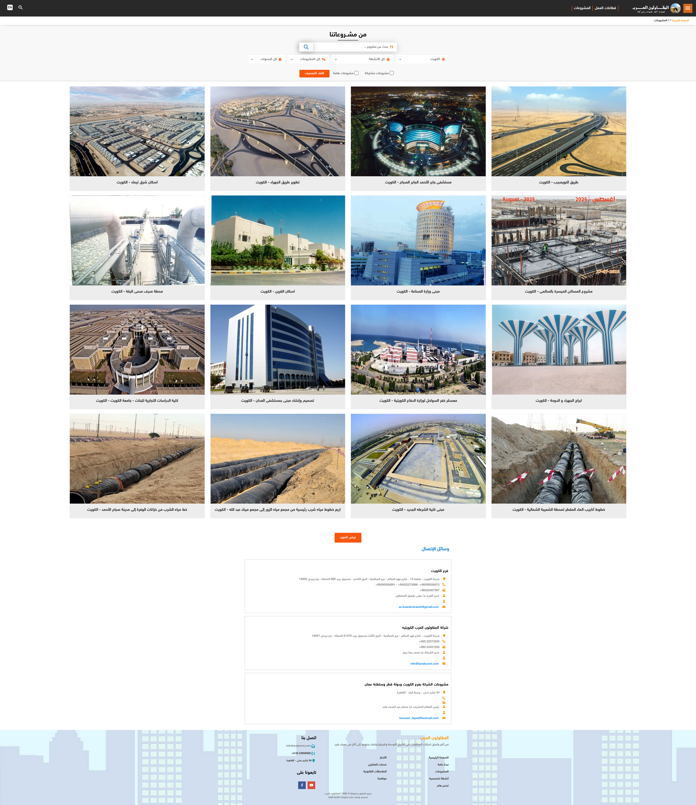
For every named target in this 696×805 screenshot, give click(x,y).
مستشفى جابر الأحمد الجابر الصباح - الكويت (418, 182)
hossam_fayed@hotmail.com (419, 718)
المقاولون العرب (434, 738)
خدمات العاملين (377, 765)
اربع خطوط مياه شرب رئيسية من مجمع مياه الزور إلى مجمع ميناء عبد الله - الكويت (278, 510)
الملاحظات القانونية (375, 771)
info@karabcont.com (425, 664)
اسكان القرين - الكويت (278, 291)
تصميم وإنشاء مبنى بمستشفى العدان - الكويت (277, 401)
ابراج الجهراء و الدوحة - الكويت (559, 401)
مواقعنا (382, 779)
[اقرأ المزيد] (559, 131)
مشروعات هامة (343, 73)
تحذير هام (443, 786)
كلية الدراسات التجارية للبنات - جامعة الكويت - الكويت (137, 401)
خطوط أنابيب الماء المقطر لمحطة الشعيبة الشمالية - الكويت (559, 510)
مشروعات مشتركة (377, 73)
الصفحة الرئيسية (680, 20)
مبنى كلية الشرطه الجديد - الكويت (418, 510)
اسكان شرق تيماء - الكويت (137, 182)
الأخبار (383, 757)
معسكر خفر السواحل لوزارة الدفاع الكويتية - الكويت (418, 401)
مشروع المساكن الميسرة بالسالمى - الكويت (559, 291)
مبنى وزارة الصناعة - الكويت (418, 291)
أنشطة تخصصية (439, 779)
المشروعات (582, 8)
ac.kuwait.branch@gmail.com (419, 607)
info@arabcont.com (298, 746)
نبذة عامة (443, 765)
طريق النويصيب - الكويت (558, 182)
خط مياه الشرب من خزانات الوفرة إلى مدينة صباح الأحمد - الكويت (137, 510)
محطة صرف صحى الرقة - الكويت (137, 291)
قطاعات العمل (605, 8)
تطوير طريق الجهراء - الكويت (278, 182)
